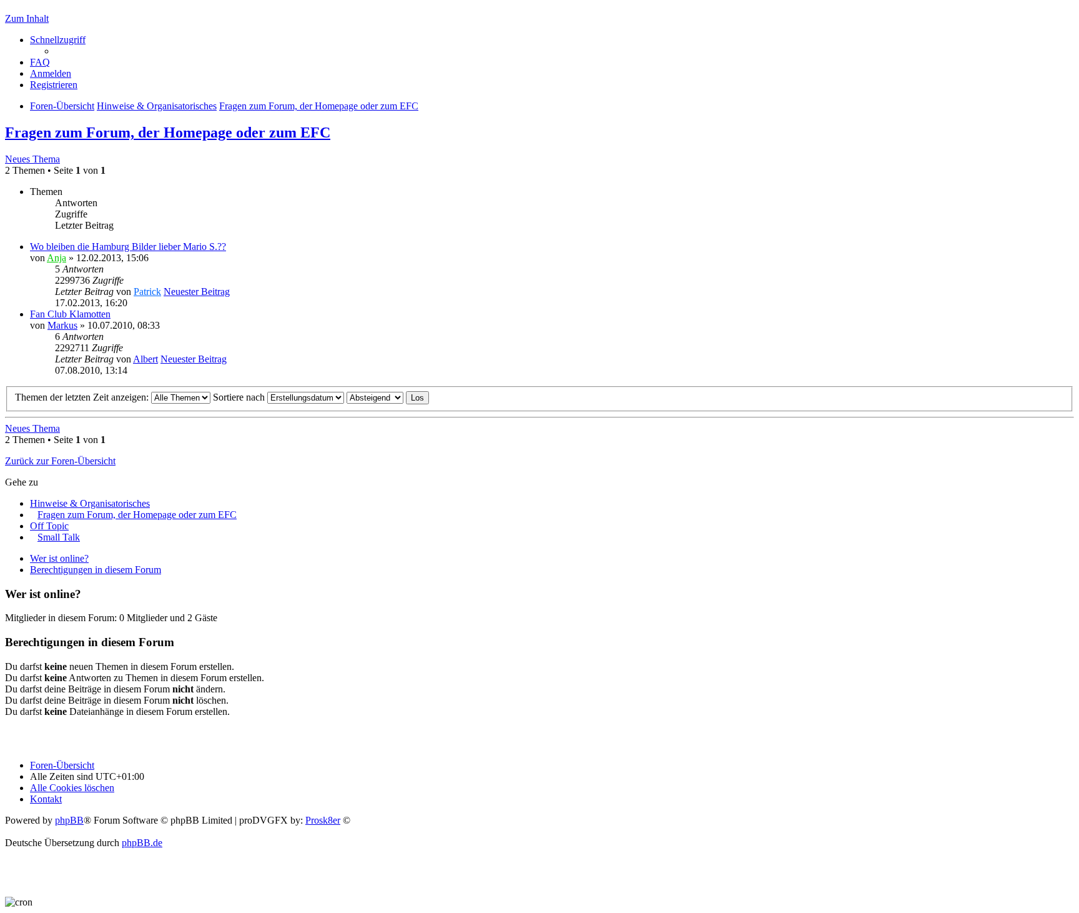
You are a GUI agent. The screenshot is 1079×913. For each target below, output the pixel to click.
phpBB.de (142, 842)
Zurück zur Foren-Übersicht (60, 461)
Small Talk (58, 537)
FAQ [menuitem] (40, 62)
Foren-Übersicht (62, 765)
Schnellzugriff (58, 39)
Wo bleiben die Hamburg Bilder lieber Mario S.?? (128, 246)
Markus (62, 325)
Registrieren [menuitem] (53, 84)
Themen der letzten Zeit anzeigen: (83, 397)
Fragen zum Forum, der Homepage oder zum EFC (167, 132)
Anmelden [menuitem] (50, 73)
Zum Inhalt (27, 18)
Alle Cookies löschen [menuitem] (72, 787)
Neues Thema (32, 159)
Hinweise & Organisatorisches (90, 503)
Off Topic (49, 526)
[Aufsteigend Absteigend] (375, 397)
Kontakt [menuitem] (46, 799)
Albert (145, 359)
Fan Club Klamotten (70, 314)
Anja (56, 257)
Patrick (147, 291)
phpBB (69, 820)
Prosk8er (322, 820)
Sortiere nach (240, 397)
